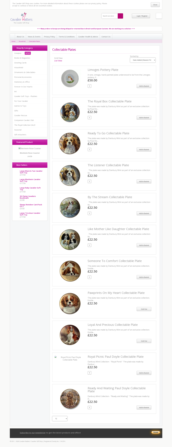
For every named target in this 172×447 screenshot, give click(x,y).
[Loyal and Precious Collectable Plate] (70, 335)
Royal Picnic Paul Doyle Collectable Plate (116, 356)
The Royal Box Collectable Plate (110, 101)
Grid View (58, 58)
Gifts (16, 110)
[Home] (12, 37)
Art (15, 91)
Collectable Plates (34, 41)
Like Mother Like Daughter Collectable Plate (118, 229)
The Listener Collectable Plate (108, 165)
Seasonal (17, 130)
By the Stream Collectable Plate (110, 197)
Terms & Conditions (67, 36)
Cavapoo (17, 53)
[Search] (120, 16)
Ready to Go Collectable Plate (108, 133)
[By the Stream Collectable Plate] (70, 207)
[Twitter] (144, 433)
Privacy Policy (49, 36)
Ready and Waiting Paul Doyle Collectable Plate (117, 389)
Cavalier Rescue (20, 115)
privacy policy (96, 3)
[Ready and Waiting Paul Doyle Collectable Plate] (70, 399)
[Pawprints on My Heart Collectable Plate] (70, 303)
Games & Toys (20, 106)
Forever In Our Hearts (23, 86)
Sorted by (134, 56)
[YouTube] (148, 433)
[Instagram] (135, 433)
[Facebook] (131, 433)
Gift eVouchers (20, 134)
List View (58, 60)
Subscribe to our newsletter (33, 432)
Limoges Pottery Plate (103, 70)
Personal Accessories (23, 77)
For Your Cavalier (21, 101)
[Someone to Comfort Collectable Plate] (70, 271)
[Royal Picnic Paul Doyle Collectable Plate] (70, 367)
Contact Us (106, 36)
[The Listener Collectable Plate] (70, 175)
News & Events (34, 36)
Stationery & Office (22, 82)
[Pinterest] (139, 433)
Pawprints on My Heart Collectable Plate (116, 293)
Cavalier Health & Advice (88, 36)
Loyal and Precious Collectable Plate (113, 325)
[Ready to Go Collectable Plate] (70, 144)
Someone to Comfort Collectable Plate (115, 261)
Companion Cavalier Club (24, 120)
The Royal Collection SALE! (24, 125)
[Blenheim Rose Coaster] (30, 148)
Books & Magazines (22, 58)
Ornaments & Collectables (24, 72)
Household (22, 41)
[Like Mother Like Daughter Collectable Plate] (70, 239)
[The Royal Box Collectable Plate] (70, 112)
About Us (20, 36)
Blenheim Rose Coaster (30, 153)
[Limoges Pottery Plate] (70, 80)
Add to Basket (144, 86)
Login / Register (142, 16)
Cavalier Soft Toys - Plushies (25, 96)
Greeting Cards (20, 62)
